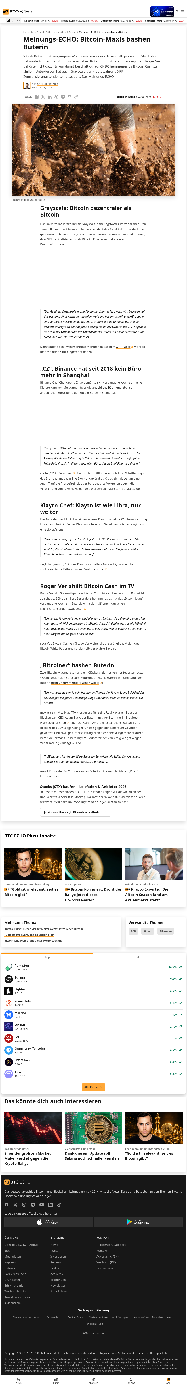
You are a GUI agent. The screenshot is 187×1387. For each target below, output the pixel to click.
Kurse (54, 1251)
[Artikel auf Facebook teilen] (36, 97)
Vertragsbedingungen (27, 1317)
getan (79, 609)
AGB (85, 1333)
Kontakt (101, 1251)
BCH (133, 931)
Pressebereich (106, 1268)
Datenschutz (13, 1268)
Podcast (56, 1268)
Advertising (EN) (107, 1256)
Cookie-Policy (75, 1317)
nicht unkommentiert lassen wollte (75, 683)
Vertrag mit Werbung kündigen (108, 1317)
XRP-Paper (123, 347)
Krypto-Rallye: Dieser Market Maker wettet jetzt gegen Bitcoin (43, 929)
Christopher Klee (47, 83)
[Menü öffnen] (182, 11)
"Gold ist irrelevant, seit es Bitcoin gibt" (29, 934)
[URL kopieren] (76, 97)
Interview (65, 473)
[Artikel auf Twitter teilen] (43, 97)
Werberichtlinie (15, 1291)
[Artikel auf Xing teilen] (56, 97)
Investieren (58, 1256)
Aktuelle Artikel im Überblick (51, 32)
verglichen (58, 723)
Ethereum (165, 931)
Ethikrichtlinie (13, 1286)
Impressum (12, 1262)
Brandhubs (58, 1280)
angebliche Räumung (107, 388)
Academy (56, 1274)
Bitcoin (147, 931)
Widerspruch (95, 1323)
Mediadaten (12, 1256)
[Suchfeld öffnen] (177, 11)
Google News (59, 1291)
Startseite (28, 32)
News (54, 1245)
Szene (72, 32)
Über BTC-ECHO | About (21, 1245)
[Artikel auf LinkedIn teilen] (49, 97)
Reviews (56, 1262)
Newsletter (58, 1286)
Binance (77, 448)
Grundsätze (12, 1280)
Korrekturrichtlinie (17, 1297)
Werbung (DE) (106, 1262)
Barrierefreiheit (15, 1274)
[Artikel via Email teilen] (69, 97)
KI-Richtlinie (12, 1303)
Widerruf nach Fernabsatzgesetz (154, 1317)
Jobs (7, 1251)
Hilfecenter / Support (111, 1245)
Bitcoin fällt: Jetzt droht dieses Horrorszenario (33, 940)
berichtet (98, 569)
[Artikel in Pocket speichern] (63, 97)
